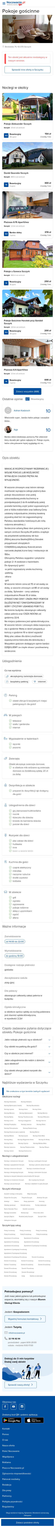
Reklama (6, 1462)
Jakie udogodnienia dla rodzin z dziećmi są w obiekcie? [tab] (24, 1062)
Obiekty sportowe (10, 1205)
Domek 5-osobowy (27, 1261)
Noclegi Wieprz (44, 1147)
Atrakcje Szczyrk (42, 1198)
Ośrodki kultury (25, 1205)
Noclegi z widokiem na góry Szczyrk (36, 1184)
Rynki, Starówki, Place (11, 1209)
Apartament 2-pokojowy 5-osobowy (15, 1249)
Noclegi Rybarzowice (26, 1113)
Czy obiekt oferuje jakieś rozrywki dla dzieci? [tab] (23, 1072)
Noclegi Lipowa (9, 1109)
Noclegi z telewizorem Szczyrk (13, 1161)
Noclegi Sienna (41, 1121)
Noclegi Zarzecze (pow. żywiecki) (14, 1132)
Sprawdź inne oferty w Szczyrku (27, 69)
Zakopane (27, 1515)
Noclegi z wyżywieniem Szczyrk (14, 1165)
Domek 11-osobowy (28, 1268)
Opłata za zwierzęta (36, 1276)
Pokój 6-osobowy (41, 1234)
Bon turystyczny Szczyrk (36, 1180)
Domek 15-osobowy (10, 1276)
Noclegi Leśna (8, 1121)
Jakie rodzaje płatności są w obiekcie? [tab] (23, 1039)
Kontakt (6, 1428)
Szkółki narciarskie (28, 1209)
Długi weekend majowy (15, 1513)
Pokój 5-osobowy (25, 1234)
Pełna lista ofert (38, 1213)
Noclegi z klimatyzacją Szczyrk (13, 1172)
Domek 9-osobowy (44, 1264)
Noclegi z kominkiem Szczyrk (36, 1168)
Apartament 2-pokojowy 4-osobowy (35, 1246)
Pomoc (5, 1434)
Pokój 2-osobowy (25, 1230)
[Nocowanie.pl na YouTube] (13, 1407)
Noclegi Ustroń (9, 1151)
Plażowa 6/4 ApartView (16, 369)
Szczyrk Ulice (42, 1216)
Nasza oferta (8, 1445)
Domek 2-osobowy (38, 1257)
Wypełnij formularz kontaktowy (23, 1318)
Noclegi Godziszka (10, 1102)
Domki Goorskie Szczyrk (16, 173)
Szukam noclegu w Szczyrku (13, 1194)
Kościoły (41, 1201)
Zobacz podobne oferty (27, 1522)
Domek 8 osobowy (27, 1264)
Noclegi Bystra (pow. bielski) (13, 1105)
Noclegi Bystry (8, 1117)
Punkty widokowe (40, 1205)
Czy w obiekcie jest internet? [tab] (19, 1053)
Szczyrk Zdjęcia (9, 1216)
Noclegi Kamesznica (25, 1151)
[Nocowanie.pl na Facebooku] (5, 1407)
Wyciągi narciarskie (10, 1213)
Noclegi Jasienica (9, 1147)
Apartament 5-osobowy (11, 1242)
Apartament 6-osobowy (31, 1242)
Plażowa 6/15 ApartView (16, 222)
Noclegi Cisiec (8, 1143)
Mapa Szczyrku (32, 1194)
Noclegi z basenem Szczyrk (13, 1168)
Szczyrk (27, 46)
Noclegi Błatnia (9, 1136)
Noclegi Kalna (23, 1109)
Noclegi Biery (8, 1139)
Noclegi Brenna (42, 1113)
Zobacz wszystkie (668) (27, 391)
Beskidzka (9, 46)
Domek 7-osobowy (10, 1264)
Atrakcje (6, 1201)
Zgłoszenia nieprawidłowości (16, 1473)
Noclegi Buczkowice (33, 1105)
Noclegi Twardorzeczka (25, 1117)
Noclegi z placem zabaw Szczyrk (39, 1165)
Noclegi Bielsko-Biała (39, 1143)
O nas (5, 1439)
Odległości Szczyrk (10, 1220)
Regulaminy (8, 1506)
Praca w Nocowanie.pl (13, 1467)
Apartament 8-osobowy (11, 1246)
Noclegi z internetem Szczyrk (37, 1172)
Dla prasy (6, 1490)
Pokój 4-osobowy (9, 1234)
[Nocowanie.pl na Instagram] (22, 1407)
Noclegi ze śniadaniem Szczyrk (14, 1180)
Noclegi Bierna (34, 1132)
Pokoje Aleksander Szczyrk (17, 123)
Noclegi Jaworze (26, 1124)
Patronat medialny (11, 1479)
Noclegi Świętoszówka (27, 1147)
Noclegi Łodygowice (24, 1121)
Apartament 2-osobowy (11, 1238)
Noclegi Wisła (41, 1124)
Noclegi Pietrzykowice (11, 1128)
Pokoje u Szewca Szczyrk (17, 271)
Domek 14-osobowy (28, 1272)
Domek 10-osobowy (10, 1268)
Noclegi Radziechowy (30, 1128)
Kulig (23, 1276)
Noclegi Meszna (9, 1113)
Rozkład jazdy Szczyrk (26, 1216)
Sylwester (28, 1513)
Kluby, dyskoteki (29, 1201)
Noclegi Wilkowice (43, 1117)
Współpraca (8, 1456)
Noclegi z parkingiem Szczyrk (37, 1161)
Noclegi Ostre (37, 1109)
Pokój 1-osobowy (9, 1230)
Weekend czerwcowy (41, 1513)
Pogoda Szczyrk (27, 1198)
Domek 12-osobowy (10, 1272)
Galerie (16, 1201)
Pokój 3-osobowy (41, 1230)
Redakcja (6, 1484)
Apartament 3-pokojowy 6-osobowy (15, 1253)
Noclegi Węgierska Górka (26, 1139)
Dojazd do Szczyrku (10, 1198)
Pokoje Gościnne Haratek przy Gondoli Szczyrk (23, 322)
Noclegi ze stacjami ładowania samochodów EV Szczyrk (21, 1176)
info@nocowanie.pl (17, 1333)
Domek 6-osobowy (44, 1261)
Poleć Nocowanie (10, 1451)
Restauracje (24, 1213)
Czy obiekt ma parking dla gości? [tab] (21, 1046)
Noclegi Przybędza (10, 1124)
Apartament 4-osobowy (31, 1238)
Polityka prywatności (12, 1501)
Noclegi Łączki (23, 1136)
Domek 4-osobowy (10, 1261)
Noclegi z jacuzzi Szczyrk (12, 1184)
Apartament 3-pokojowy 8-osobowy (15, 1257)
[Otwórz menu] (4, 3)
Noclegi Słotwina (26, 1102)
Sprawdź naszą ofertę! (19, 1384)
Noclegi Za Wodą (44, 1139)
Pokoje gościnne (20, 10)
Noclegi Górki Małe (39, 1136)
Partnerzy (7, 1495)
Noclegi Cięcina (23, 1143)
